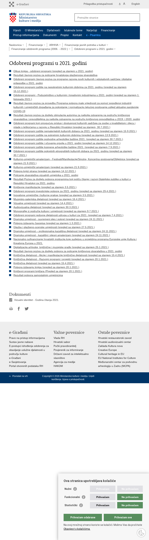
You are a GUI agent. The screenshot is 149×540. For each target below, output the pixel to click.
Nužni (68, 488)
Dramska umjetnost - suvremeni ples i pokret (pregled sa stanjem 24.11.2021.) (58, 219)
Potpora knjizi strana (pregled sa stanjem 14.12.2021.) (44, 171)
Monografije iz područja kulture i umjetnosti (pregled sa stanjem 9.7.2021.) (56, 211)
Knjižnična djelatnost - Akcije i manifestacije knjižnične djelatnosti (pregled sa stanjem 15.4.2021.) (69, 255)
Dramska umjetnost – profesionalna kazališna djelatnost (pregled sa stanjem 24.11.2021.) (64, 231)
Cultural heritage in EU (111, 353)
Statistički (71, 505)
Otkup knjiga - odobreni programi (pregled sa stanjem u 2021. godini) (53, 71)
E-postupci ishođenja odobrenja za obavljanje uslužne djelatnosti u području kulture (29, 349)
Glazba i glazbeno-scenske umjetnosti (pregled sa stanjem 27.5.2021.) (54, 227)
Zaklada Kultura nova (110, 345)
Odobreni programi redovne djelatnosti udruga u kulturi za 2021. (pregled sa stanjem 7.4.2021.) (68, 215)
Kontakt (77, 35)
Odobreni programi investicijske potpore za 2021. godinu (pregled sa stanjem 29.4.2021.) (64, 191)
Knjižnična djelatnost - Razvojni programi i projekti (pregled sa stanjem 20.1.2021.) (60, 259)
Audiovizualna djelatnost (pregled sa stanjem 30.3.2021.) (46, 207)
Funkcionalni (72, 497)
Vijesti (17, 30)
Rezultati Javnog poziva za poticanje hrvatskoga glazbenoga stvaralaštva (55, 75)
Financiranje (108, 30)
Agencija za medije (64, 361)
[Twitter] (115, 376)
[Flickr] (127, 376)
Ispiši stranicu (11, 309)
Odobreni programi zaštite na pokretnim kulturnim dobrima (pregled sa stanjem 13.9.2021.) (65, 135)
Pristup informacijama (26, 35)
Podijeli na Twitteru (27, 309)
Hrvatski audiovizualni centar (114, 341)
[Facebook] (110, 376)
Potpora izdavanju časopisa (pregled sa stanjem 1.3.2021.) (47, 223)
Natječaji (91, 30)
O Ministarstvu (34, 30)
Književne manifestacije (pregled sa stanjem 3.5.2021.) (44, 187)
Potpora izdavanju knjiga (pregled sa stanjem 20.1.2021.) (46, 267)
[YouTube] (121, 376)
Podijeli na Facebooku (19, 309)
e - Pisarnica (93, 35)
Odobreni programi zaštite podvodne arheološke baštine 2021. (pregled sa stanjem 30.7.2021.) (68, 139)
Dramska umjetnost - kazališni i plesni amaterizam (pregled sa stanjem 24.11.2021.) (61, 235)
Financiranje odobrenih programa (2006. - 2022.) (39, 48)
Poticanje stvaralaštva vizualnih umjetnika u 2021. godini (45, 175)
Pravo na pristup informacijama (27, 337)
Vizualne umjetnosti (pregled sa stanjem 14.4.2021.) (43, 203)
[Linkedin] (138, 376)
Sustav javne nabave (21, 341)
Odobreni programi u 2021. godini (93, 48)
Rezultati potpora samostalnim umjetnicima (38, 275)
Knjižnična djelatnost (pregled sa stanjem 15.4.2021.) (43, 263)
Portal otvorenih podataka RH (26, 365)
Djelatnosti (53, 30)
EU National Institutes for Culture (117, 357)
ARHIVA (53, 44)
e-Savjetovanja (17, 361)
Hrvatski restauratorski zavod (115, 337)
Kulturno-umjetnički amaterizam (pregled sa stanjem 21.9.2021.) (50, 167)
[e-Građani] (24, 4)
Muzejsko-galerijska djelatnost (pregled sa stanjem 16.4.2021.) (49, 199)
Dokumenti (50, 35)
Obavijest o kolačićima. (77, 528)
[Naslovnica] (41, 18)
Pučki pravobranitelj (65, 345)
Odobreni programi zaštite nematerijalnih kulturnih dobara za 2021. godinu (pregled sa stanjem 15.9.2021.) (75, 131)
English (136, 3)
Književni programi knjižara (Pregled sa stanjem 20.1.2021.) (47, 271)
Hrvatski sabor (62, 341)
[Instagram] (132, 376)
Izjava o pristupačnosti (73, 379)
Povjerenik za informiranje (68, 349)
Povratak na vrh (20, 376)
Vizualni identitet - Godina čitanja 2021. (36, 299)
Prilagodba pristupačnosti (98, 3)
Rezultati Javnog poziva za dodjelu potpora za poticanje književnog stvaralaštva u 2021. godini (67, 251)
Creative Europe (107, 349)
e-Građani (15, 357)
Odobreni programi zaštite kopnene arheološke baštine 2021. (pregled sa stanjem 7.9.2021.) (66, 147)
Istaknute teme (73, 30)
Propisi (65, 35)
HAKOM (58, 365)
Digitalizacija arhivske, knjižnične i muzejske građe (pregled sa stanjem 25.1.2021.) (61, 247)
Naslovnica (15, 44)
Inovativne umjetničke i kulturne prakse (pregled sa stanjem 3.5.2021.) (53, 195)
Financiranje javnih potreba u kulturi (85, 44)
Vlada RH (59, 337)
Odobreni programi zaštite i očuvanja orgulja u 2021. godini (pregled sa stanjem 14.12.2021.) (66, 143)
